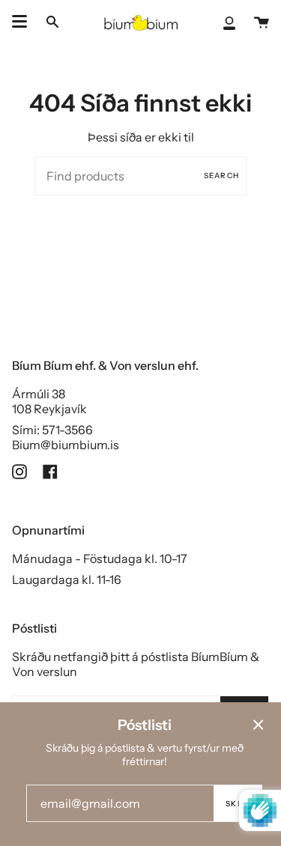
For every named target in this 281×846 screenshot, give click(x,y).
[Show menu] (19, 22)
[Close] (258, 724)
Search (221, 175)
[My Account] (229, 21)
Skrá (238, 804)
